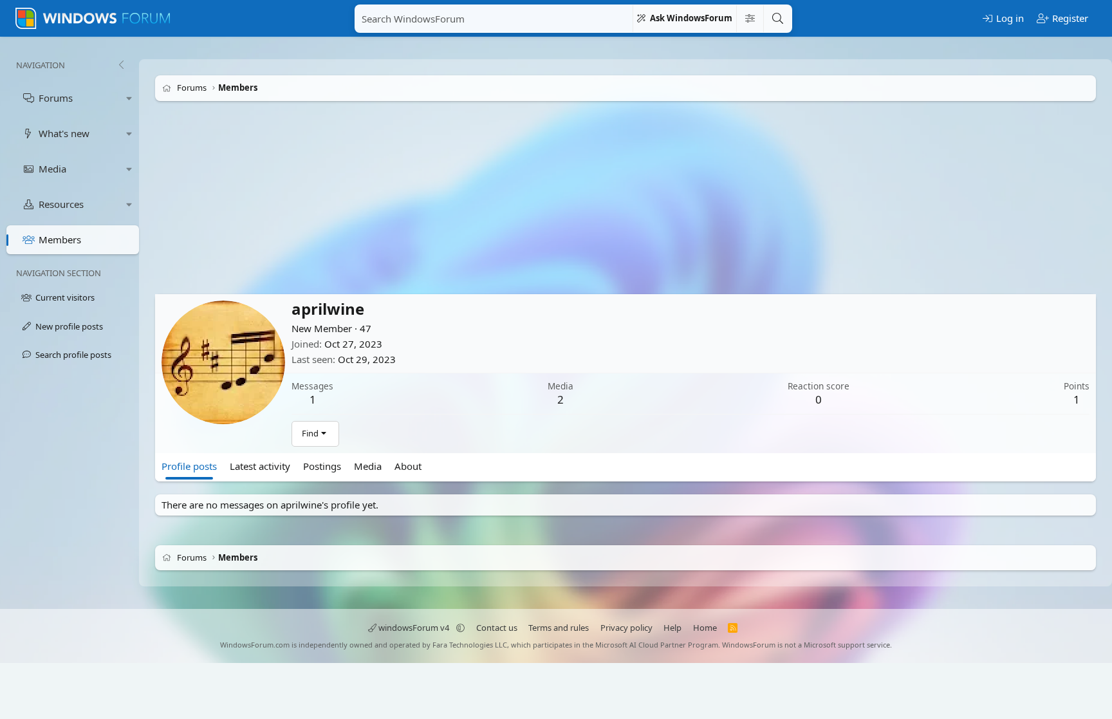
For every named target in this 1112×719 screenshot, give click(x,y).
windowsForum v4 (413, 627)
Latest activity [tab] (260, 466)
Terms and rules (558, 627)
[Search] (777, 18)
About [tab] (408, 466)
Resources (61, 204)
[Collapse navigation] (121, 65)
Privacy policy (626, 627)
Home (705, 627)
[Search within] (749, 18)
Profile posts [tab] (189, 466)
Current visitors (65, 297)
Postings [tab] (322, 466)
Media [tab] (368, 466)
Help (672, 627)
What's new (64, 133)
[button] (129, 98)
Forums (56, 97)
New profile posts (69, 326)
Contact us (496, 627)
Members (60, 239)
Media (52, 168)
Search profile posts (73, 354)
